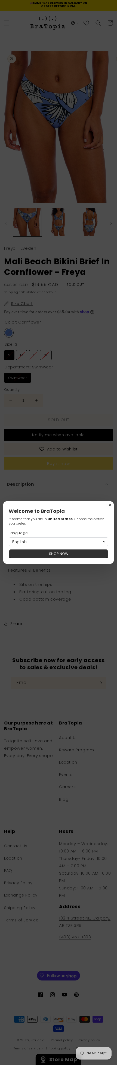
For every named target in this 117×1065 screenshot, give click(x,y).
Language (18, 533)
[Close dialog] (110, 505)
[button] (58, 541)
